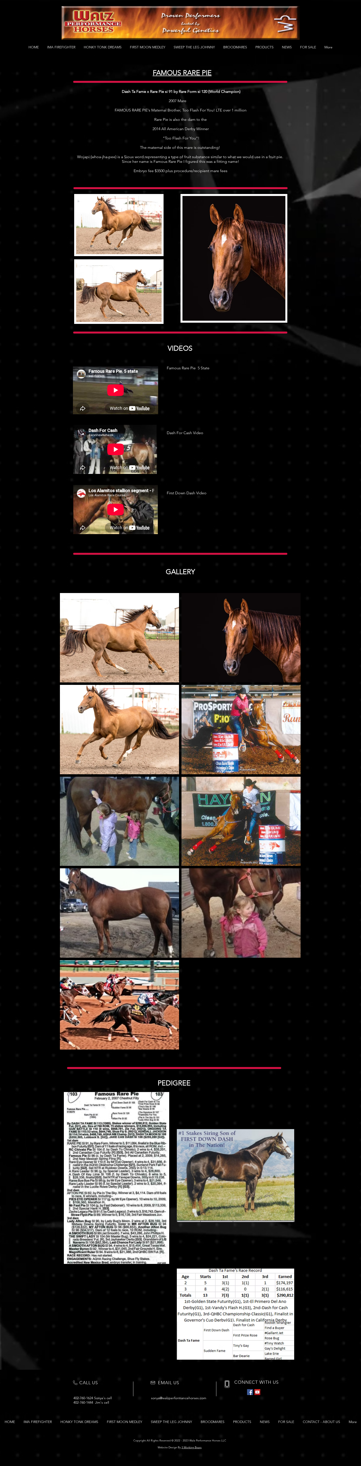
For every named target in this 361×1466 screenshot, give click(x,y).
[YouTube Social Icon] (257, 1392)
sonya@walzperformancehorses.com (178, 1398)
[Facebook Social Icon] (250, 1392)
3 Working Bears (191, 1447)
